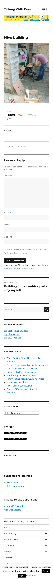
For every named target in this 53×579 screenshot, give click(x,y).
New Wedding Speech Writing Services (25, 379)
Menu (45, 9)
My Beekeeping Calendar (16, 331)
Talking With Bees (17, 9)
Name (7, 213)
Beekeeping (10, 533)
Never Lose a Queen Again (19, 386)
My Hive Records (12, 334)
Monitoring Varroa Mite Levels (22, 375)
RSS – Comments (15, 486)
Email (7, 225)
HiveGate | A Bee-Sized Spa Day (22, 372)
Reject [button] (21, 576)
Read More (31, 575)
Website (8, 237)
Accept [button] (45, 571)
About (7, 527)
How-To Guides (11, 539)
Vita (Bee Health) (12, 510)
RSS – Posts (12, 482)
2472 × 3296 (21, 146)
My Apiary (9, 545)
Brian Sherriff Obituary (18, 382)
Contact (8, 558)
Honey (7, 551)
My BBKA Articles (12, 338)
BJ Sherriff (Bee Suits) (15, 506)
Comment (9, 175)
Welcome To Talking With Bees (19, 521)
